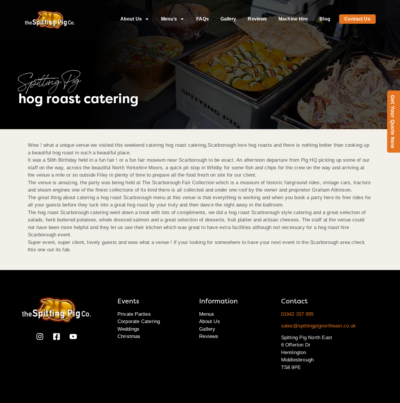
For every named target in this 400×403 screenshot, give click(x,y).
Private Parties (134, 314)
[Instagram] (39, 336)
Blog (324, 18)
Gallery (228, 18)
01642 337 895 (297, 314)
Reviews (257, 18)
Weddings (128, 329)
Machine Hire (293, 18)
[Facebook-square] (56, 336)
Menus (206, 314)
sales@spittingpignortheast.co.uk (318, 326)
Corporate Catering (138, 321)
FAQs (202, 18)
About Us (131, 18)
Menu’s (169, 18)
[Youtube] (73, 336)
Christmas (129, 336)
